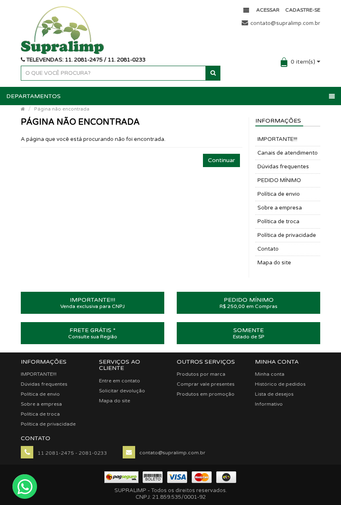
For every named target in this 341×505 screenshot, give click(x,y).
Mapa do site (274, 262)
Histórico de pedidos (280, 384)
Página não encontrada (61, 109)
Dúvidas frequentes (283, 166)
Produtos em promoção (206, 394)
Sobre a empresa (279, 207)
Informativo (269, 404)
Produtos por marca (201, 374)
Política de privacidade (286, 235)
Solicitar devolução (122, 391)
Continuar (221, 160)
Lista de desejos (274, 394)
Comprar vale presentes (206, 384)
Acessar (267, 10)
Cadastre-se (302, 10)
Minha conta (269, 374)
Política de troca (278, 221)
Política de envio (278, 194)
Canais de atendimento (287, 153)
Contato (268, 249)
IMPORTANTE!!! (277, 139)
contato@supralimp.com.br (285, 23)
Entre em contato (119, 381)
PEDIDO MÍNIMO (279, 180)
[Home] (23, 109)
